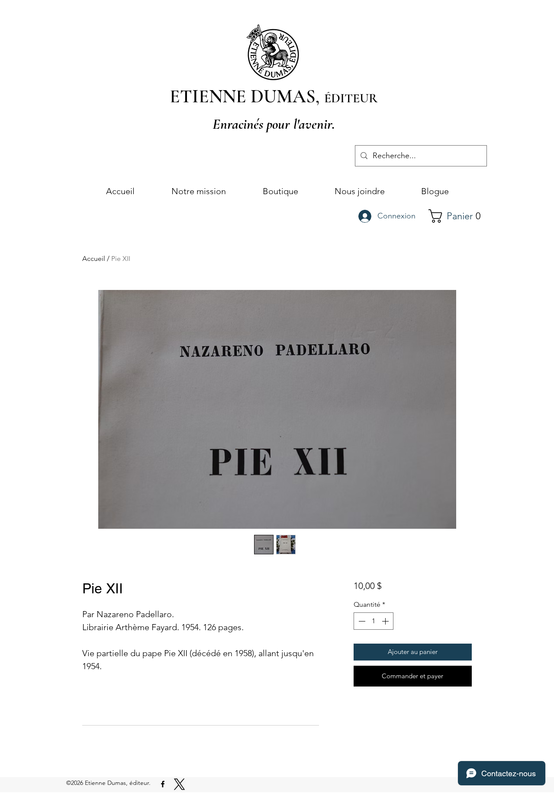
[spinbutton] (373, 621)
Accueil (93, 258)
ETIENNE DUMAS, (247, 96)
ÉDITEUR (351, 98)
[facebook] (162, 784)
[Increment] (386, 621)
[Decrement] (361, 621)
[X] (179, 784)
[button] (458, 216)
